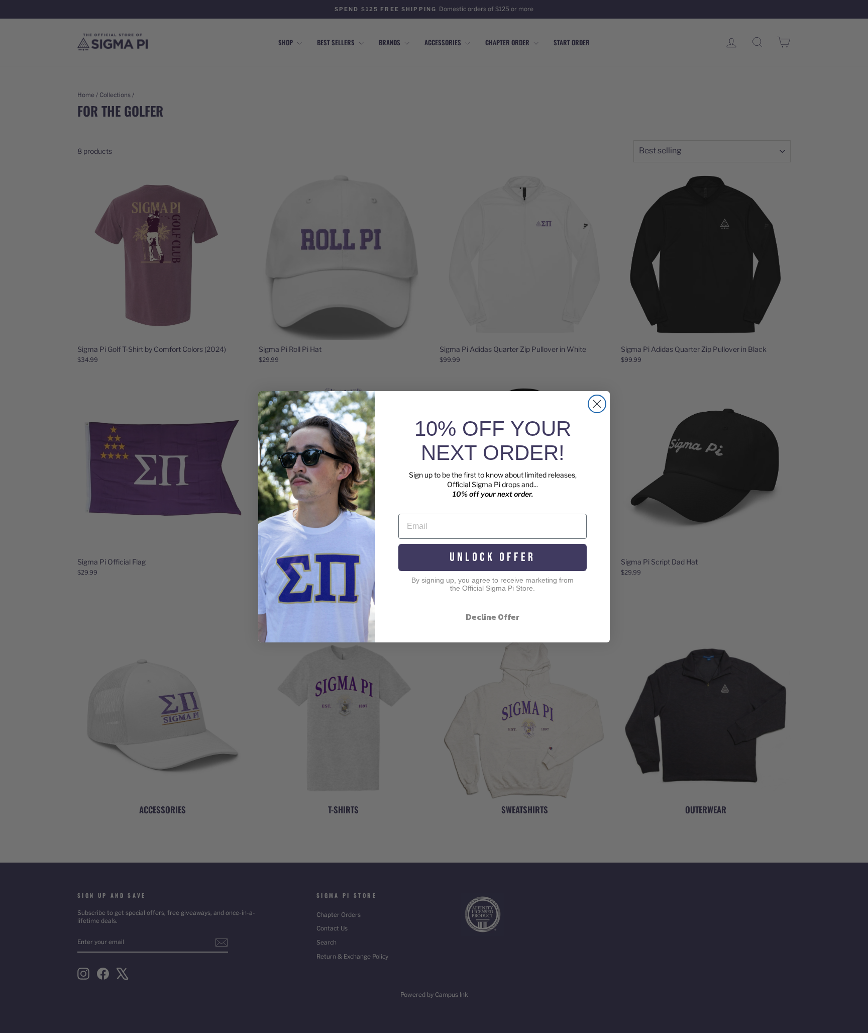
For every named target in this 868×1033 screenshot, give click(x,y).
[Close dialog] (597, 404)
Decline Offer (492, 617)
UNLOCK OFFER (492, 557)
